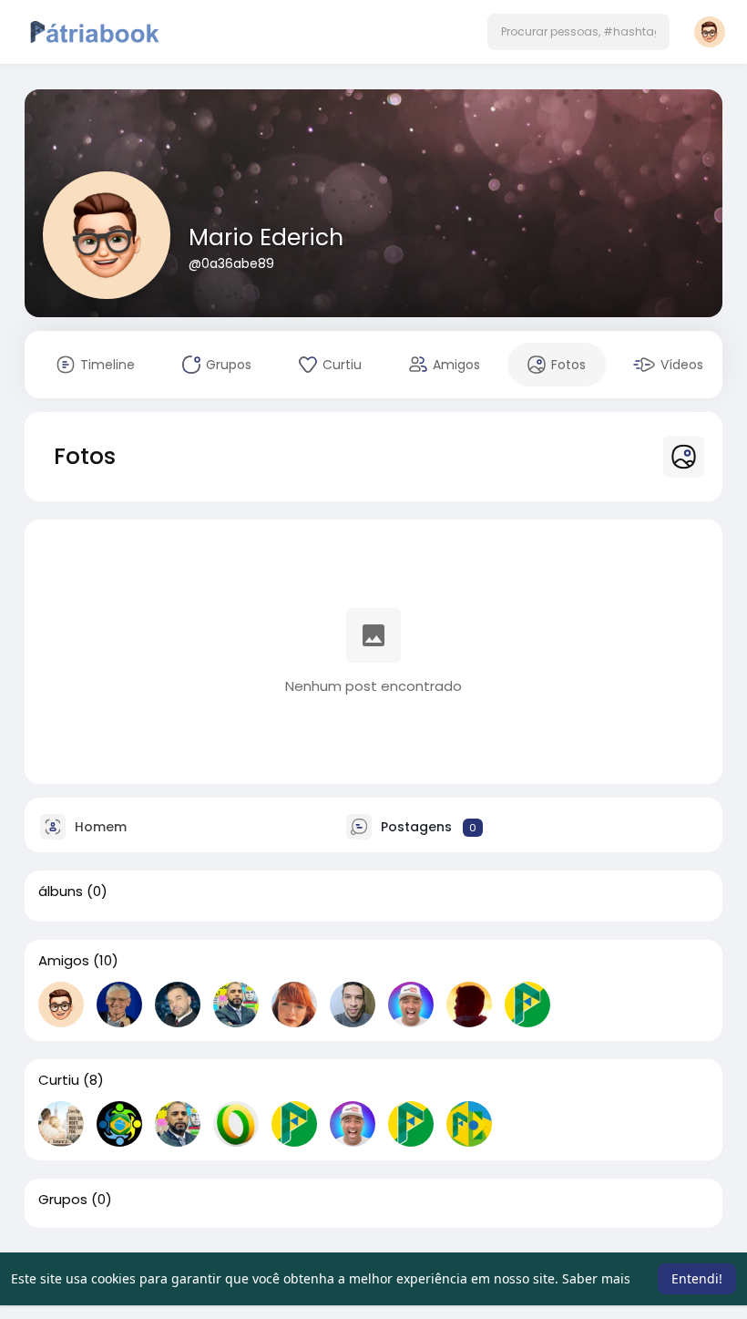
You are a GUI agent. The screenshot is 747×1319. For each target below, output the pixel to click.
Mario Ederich (266, 237)
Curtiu (58, 1080)
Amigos (63, 960)
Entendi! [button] (696, 1278)
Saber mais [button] (596, 1278)
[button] (578, 32)
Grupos (62, 1199)
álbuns (60, 891)
